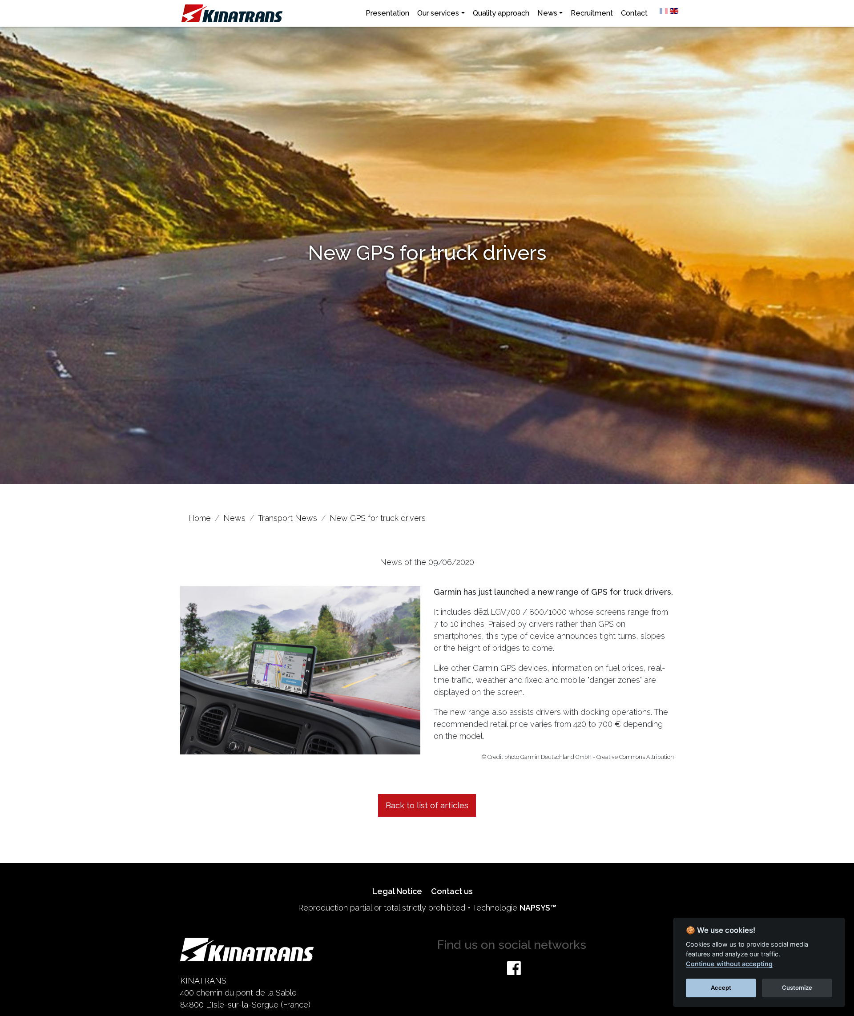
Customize (797, 987)
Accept (721, 987)
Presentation (387, 13)
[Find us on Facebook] (514, 968)
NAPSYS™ (538, 907)
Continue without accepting (729, 964)
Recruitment (592, 13)
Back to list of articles (427, 805)
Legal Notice (397, 891)
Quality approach (501, 13)
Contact (634, 13)
